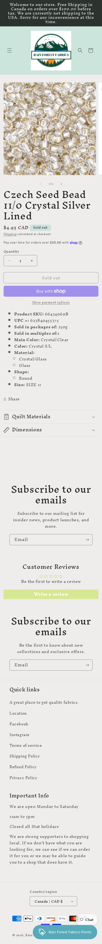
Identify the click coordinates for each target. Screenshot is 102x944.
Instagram (19, 734)
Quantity (11, 251)
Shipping (10, 234)
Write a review (51, 594)
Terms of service (25, 745)
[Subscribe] (87, 539)
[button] (9, 50)
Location (18, 713)
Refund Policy (23, 766)
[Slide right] (61, 184)
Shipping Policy (24, 756)
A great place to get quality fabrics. (44, 702)
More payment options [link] (51, 302)
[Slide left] (40, 184)
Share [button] (14, 399)
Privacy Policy (23, 777)
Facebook (18, 724)
